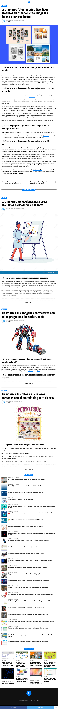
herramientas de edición (18, 369)
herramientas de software (39, 448)
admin (9, 21)
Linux (38, 371)
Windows (30, 371)
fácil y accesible (37, 170)
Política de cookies (34, 700)
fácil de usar (46, 136)
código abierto (20, 365)
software (16, 137)
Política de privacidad (24, 700)
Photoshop (32, 97)
